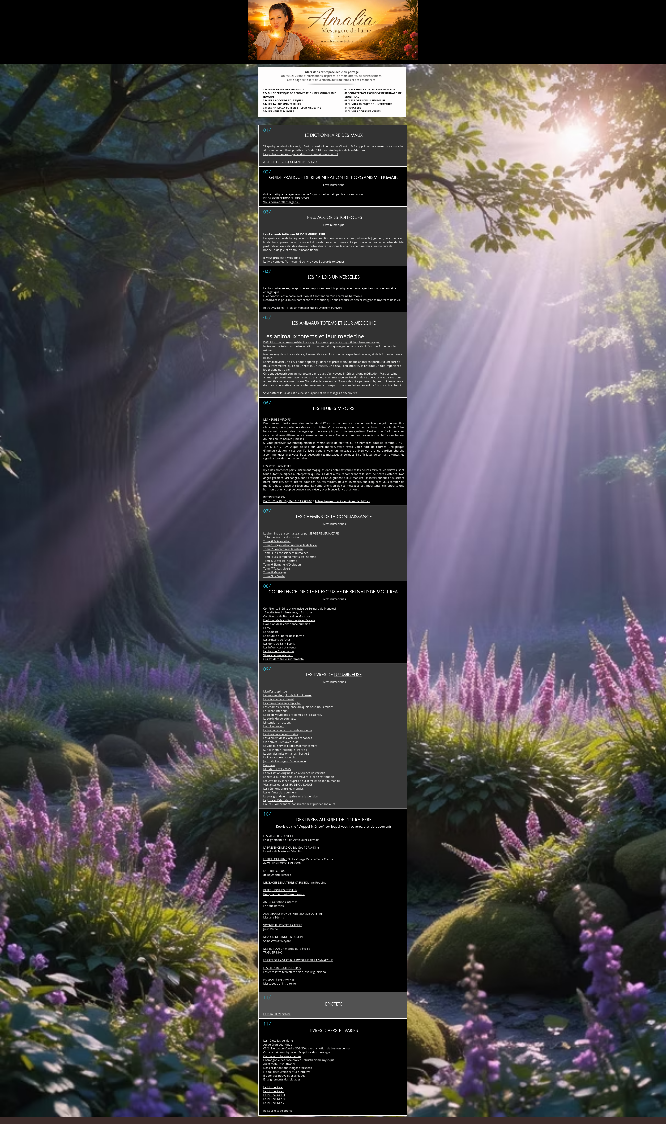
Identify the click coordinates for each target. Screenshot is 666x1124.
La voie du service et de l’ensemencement (290, 746)
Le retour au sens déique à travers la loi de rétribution (298, 777)
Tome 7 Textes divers (277, 568)
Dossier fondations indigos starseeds (287, 1068)
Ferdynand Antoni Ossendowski (284, 894)
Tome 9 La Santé (274, 576)
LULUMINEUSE (348, 674)
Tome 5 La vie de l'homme (280, 561)
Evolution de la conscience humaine (286, 624)
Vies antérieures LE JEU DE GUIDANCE (287, 785)
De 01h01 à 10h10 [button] (275, 501)
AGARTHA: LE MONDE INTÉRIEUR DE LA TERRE (293, 914)
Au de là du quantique (277, 1044)
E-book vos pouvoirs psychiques (284, 1076)
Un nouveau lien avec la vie (280, 742)
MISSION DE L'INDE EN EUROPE (283, 937)
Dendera (269, 765)
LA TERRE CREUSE (274, 871)
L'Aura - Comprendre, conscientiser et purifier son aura (299, 804)
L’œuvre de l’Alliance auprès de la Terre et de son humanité (301, 781)
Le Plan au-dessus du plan (280, 757)
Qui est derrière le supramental (283, 659)
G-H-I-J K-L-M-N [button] (290, 162)
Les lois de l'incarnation (278, 651)
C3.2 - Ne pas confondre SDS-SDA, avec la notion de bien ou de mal (306, 1048)
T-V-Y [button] (313, 162)
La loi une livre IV (274, 1099)
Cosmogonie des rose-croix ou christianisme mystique (298, 1060)
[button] (302, 308)
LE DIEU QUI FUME (275, 859)
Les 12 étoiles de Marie (278, 1040)
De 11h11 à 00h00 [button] (300, 501)
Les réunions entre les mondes (283, 788)
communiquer (275, 454)
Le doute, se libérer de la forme (283, 636)
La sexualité (271, 632)
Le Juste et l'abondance (278, 800)
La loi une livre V (273, 1103)
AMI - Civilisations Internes (280, 902)
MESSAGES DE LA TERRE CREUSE (284, 882)
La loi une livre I (273, 1087)
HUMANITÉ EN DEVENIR (278, 980)
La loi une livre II (273, 1091)
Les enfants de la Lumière (280, 792)
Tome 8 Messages (274, 572)
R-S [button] (308, 162)
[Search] (414, 51)
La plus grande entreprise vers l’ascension (290, 796)
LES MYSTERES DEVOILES (279, 836)
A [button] (264, 162)
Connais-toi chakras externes (282, 1056)
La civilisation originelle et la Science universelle (294, 773)
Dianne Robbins (315, 882)
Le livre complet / (274, 261)
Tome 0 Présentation (277, 541)
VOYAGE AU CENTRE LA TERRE (282, 925)
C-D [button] (273, 162)
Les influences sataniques (280, 647)
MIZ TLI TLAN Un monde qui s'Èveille (286, 949)
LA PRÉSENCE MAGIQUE (278, 847)
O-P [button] (302, 162)
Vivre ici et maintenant (278, 655)
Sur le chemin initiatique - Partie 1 (285, 750)
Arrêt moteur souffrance (279, 1064)
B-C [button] (268, 162)
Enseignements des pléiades (281, 1079)
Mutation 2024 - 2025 (277, 769)
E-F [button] (278, 162)
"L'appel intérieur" (311, 826)
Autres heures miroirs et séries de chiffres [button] (342, 501)
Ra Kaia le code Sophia (278, 1111)
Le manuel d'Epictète (277, 1014)
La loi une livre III (274, 1095)
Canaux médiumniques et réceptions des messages (297, 1052)
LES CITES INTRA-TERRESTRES (282, 968)
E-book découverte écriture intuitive (286, 1072)
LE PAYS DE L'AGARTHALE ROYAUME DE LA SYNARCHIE (298, 960)
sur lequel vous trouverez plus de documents (358, 826)
